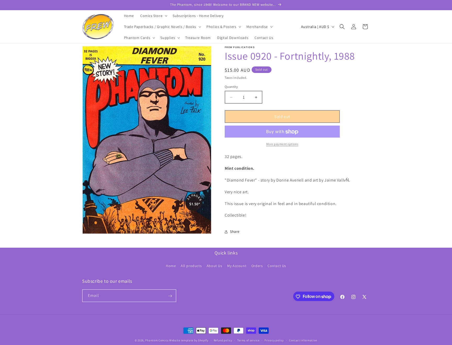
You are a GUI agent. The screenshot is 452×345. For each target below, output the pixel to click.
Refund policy (223, 340)
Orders (257, 265)
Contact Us (277, 265)
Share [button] (235, 231)
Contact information (303, 340)
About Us (214, 265)
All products (191, 265)
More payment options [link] (282, 144)
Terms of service (248, 340)
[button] (153, 15)
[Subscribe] (170, 296)
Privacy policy (274, 340)
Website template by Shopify (188, 340)
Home (171, 265)
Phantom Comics (156, 340)
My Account (236, 265)
